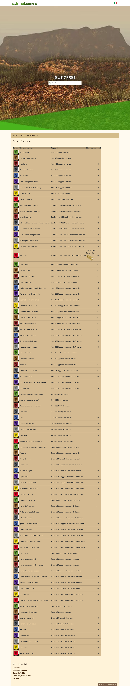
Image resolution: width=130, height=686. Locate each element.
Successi (22, 135)
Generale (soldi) (19, 673)
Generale (16, 667)
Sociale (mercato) (33, 135)
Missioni (16, 679)
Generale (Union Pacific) (22, 676)
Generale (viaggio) (20, 670)
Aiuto (15, 135)
